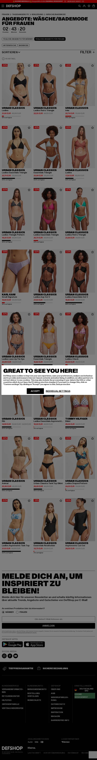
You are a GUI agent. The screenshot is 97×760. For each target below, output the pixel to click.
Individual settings (58, 391)
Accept (35, 391)
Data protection (63, 384)
